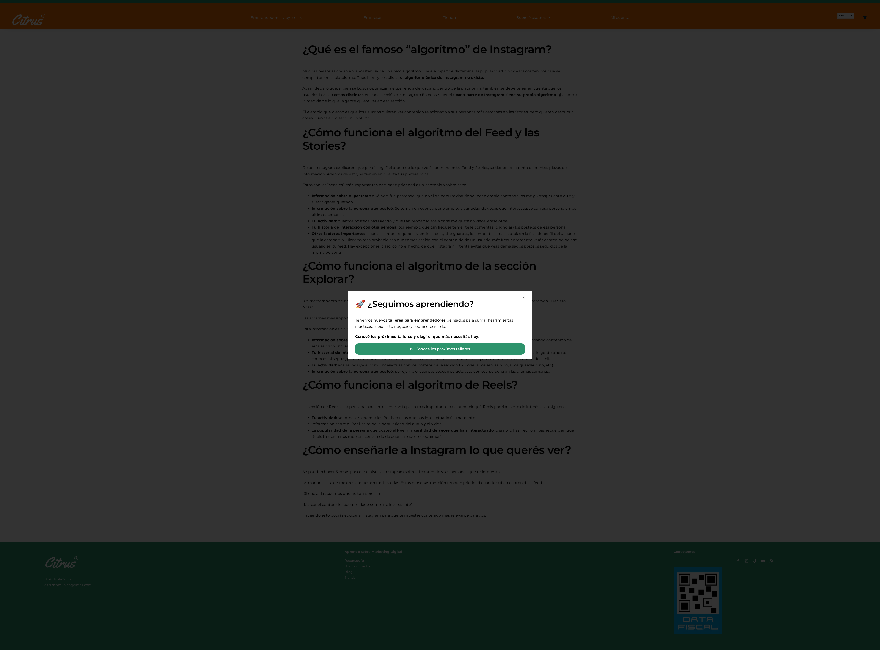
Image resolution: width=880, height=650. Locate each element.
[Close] (524, 297)
